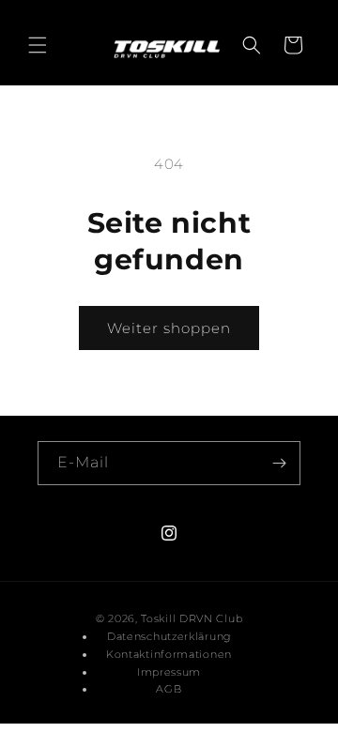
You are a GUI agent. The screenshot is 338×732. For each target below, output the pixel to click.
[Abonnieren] (279, 463)
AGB (168, 688)
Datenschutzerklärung (169, 636)
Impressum (169, 672)
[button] (37, 45)
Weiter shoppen (169, 328)
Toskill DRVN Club (191, 618)
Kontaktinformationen (169, 654)
